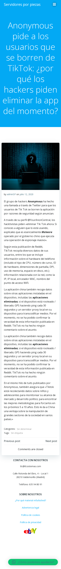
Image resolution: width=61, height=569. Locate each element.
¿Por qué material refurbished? (30, 500)
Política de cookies (30, 514)
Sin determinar (24, 428)
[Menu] (54, 4)
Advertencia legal (30, 507)
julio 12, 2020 (26, 194)
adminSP (11, 194)
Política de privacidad (30, 522)
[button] (33, 562)
